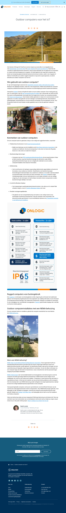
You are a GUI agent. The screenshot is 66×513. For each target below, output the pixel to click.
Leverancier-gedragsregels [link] (14, 496)
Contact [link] (43, 493)
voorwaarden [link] (37, 455)
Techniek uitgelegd (24, 14)
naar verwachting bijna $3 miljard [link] (30, 93)
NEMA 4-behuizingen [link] (12, 375)
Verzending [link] (27, 491)
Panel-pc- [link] (37, 302)
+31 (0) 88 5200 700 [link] (46, 487)
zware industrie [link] (31, 69)
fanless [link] (45, 174)
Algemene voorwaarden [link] (26, 501)
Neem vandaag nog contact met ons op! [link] (38, 401)
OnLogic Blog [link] (11, 491)
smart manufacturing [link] (42, 69)
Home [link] (8, 464)
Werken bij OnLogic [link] (12, 493)
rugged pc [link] (12, 297)
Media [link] (9, 489)
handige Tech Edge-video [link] (24, 392)
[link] (6, 7)
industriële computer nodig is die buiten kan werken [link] (41, 85)
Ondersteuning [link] (28, 487)
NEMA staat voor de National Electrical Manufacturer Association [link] (24, 363)
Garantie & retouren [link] (29, 493)
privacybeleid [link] (27, 504)
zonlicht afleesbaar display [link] (33, 188)
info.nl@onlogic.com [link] (46, 491)
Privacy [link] (18, 501)
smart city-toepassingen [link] (16, 97)
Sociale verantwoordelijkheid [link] (15, 495)
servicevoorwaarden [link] (37, 504)
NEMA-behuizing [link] (13, 313)
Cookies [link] (34, 501)
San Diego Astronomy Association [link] (45, 147)
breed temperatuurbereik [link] (33, 144)
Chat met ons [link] (44, 489)
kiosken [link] (16, 92)
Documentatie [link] (28, 489)
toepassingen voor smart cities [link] (17, 69)
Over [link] (9, 487)
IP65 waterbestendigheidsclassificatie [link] (33, 157)
